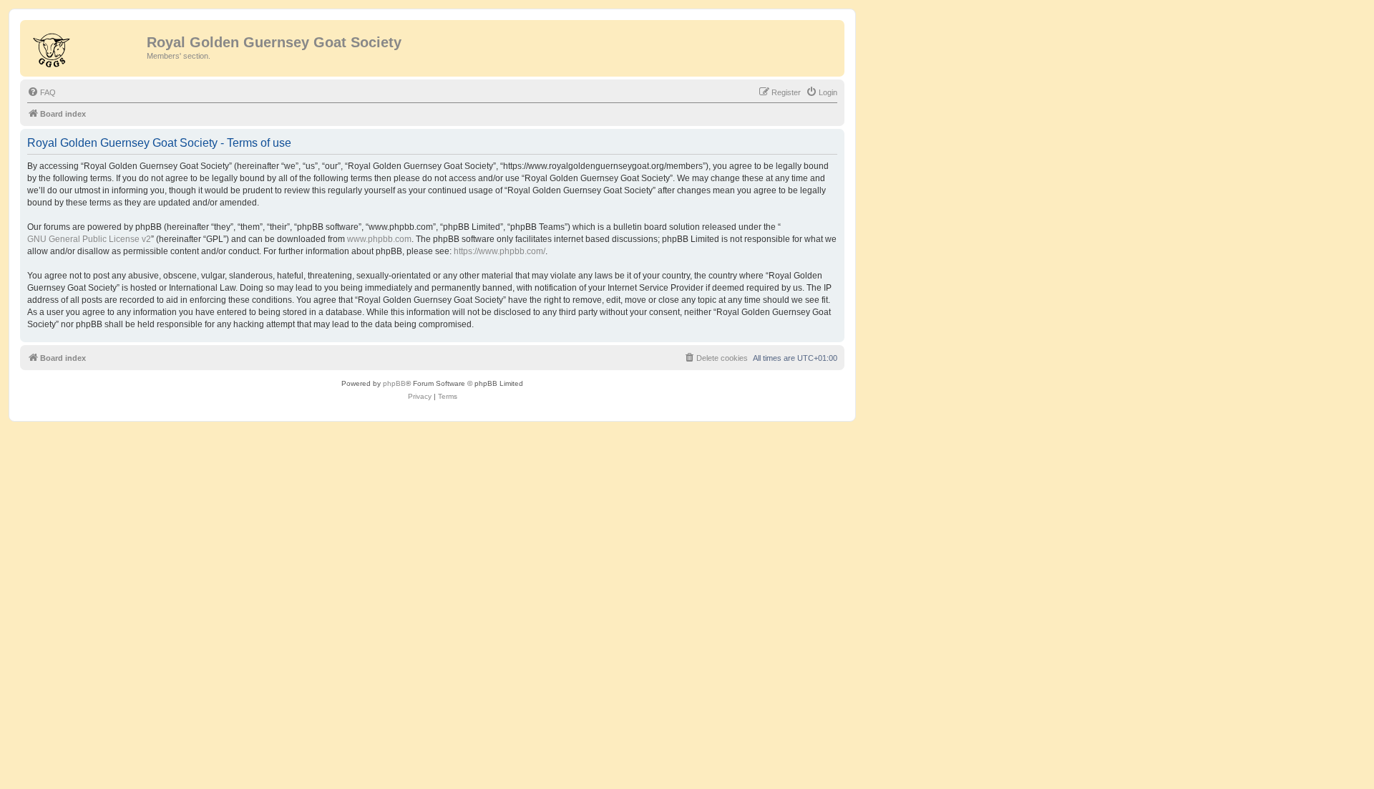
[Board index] (85, 46)
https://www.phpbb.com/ (499, 251)
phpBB (394, 383)
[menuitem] (41, 92)
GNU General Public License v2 (89, 239)
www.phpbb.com (379, 239)
